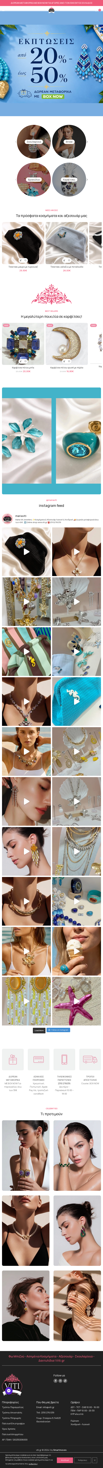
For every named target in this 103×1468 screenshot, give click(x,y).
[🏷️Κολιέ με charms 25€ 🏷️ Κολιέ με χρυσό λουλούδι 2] (26, 601)
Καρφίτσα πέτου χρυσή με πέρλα (66, 367)
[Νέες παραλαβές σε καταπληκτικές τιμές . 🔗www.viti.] (76, 601)
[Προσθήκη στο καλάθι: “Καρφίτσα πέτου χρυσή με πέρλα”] (64, 361)
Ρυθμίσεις (82, 1460)
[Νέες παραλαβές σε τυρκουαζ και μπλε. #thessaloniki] (76, 701)
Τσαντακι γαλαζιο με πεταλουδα (66, 266)
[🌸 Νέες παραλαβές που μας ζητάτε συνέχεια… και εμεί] (26, 851)
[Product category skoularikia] (34, 142)
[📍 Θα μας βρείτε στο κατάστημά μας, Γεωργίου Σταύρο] (26, 901)
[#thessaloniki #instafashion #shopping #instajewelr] (26, 551)
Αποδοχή (65, 1460)
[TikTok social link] (65, 1381)
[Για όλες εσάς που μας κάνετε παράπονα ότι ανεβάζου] (76, 801)
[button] (9, 1391)
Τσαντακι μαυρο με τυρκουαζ (23, 266)
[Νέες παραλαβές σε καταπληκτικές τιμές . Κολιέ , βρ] (76, 851)
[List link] (17, 1407)
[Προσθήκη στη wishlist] (25, 260)
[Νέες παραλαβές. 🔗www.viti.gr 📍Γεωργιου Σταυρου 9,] (26, 751)
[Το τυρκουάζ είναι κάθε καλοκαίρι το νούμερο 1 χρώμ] (76, 951)
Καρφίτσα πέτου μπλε (23, 367)
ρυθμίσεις (33, 1464)
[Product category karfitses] (69, 179)
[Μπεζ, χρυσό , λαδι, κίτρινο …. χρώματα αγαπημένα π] (76, 751)
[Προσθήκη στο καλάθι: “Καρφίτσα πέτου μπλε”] (21, 361)
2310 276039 (64, 1083)
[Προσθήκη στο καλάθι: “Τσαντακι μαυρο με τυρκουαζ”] (21, 260)
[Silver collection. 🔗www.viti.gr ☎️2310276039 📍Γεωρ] (26, 801)
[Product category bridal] (69, 142)
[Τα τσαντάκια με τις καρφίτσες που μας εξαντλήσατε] (26, 651)
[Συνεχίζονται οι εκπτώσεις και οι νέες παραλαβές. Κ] (26, 1001)
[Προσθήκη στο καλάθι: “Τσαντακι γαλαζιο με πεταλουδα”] (64, 260)
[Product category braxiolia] (34, 179)
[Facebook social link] (56, 1381)
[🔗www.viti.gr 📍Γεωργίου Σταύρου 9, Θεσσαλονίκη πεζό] (26, 701)
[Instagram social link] (60, 1381)
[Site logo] (52, 9)
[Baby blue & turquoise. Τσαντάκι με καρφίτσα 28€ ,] (76, 651)
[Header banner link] (51, 3)
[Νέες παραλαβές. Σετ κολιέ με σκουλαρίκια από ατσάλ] (76, 551)
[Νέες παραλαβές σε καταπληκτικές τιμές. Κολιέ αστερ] (76, 1001)
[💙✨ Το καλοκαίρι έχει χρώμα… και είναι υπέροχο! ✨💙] (76, 901)
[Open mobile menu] (3, 10)
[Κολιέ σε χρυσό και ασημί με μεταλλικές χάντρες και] (26, 951)
